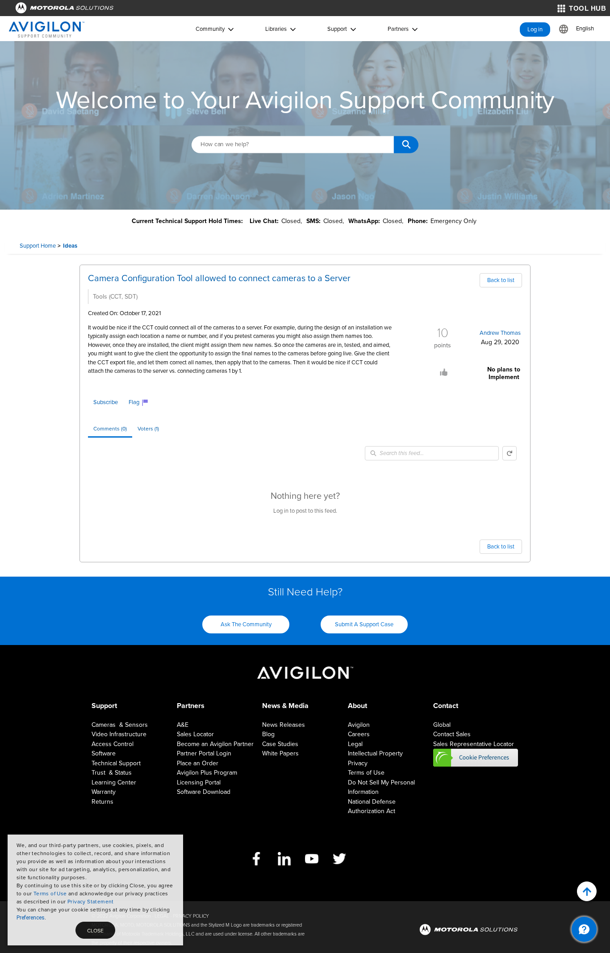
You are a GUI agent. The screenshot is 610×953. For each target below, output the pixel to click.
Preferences (31, 918)
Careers (359, 734)
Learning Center (114, 782)
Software (104, 753)
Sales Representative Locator (473, 744)
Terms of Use (50, 893)
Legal (355, 744)
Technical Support (116, 763)
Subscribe (105, 402)
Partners (398, 29)
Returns (102, 801)
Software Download (203, 792)
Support (337, 29)
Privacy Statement (90, 901)
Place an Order (197, 763)
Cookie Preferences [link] (475, 758)
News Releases (283, 725)
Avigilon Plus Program (207, 772)
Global (442, 725)
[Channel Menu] (584, 929)
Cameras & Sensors (120, 725)
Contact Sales (452, 734)
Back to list (500, 280)
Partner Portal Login (204, 753)
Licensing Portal (199, 782)
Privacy (358, 763)
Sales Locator (195, 734)
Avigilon (359, 725)
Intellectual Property (375, 753)
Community (210, 29)
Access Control (113, 744)
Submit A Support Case (364, 624)
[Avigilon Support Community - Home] (46, 29)
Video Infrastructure (119, 734)
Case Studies (280, 744)
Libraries (276, 29)
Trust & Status (112, 772)
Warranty (104, 792)
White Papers (280, 753)
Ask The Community (246, 624)
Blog (268, 734)
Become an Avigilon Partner (215, 744)
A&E (182, 725)
